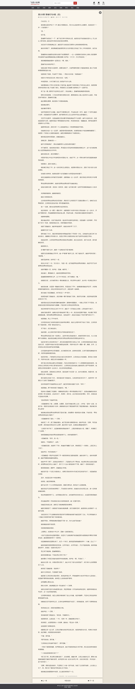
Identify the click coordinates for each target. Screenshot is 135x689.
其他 (78, 7)
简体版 (65, 687)
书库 (94, 4)
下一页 (91, 681)
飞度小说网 (61, 685)
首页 (33, 7)
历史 (72, 7)
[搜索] (75, 3)
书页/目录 (68, 681)
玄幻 (38, 7)
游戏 (61, 7)
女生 (55, 7)
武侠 (44, 7)
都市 (49, 7)
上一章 (44, 681)
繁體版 (69, 687)
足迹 (103, 4)
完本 (99, 4)
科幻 (66, 7)
